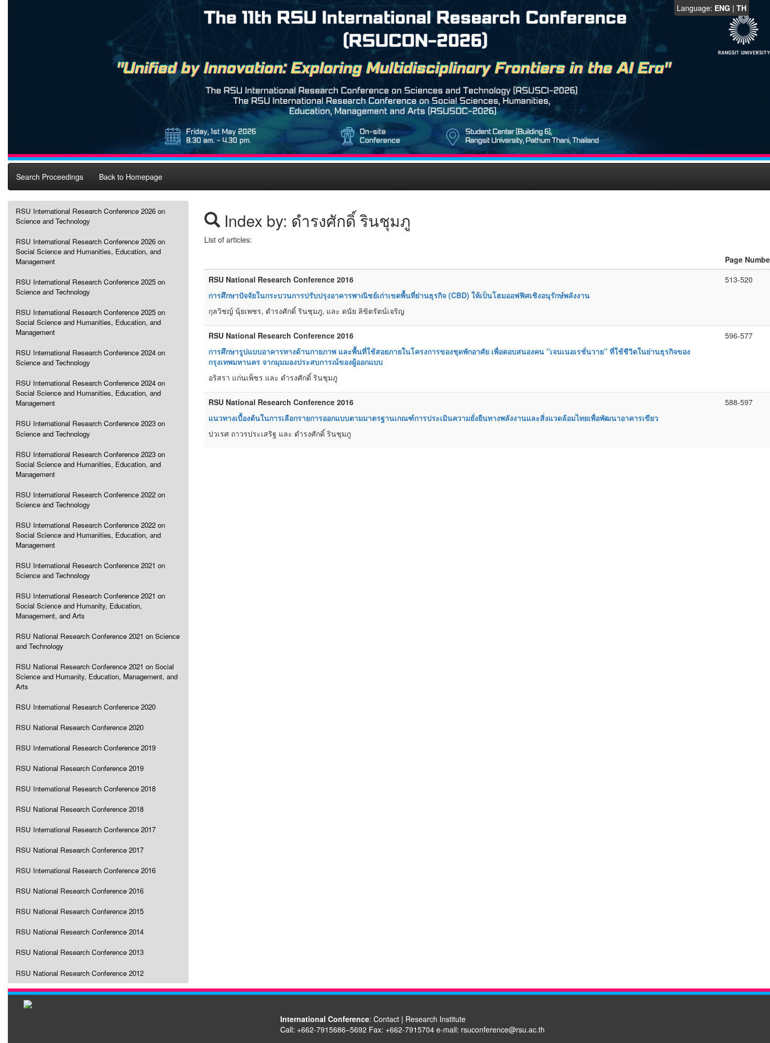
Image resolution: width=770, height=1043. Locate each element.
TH (741, 8)
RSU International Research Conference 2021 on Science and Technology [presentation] (90, 570)
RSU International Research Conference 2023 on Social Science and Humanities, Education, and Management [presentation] (90, 464)
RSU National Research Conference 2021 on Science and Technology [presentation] (98, 641)
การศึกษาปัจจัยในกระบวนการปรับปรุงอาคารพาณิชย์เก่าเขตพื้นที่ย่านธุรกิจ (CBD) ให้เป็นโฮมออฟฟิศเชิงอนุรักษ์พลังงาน (399, 295)
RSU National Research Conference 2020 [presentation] (80, 727)
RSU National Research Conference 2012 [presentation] (80, 973)
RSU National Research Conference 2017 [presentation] (80, 850)
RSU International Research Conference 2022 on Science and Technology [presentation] (90, 499)
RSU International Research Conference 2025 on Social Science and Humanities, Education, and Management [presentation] (90, 322)
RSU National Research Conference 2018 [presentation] (80, 809)
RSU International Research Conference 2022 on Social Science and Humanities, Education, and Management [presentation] (90, 535)
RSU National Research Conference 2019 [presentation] (80, 768)
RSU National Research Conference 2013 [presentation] (80, 952)
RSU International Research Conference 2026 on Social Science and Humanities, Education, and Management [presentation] (90, 251)
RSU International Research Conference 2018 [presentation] (86, 789)
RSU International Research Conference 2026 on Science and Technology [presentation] (90, 216)
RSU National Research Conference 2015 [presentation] (80, 911)
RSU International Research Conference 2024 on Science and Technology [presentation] (90, 357)
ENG (722, 8)
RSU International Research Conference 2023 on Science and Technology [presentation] (90, 428)
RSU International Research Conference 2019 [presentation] (86, 748)
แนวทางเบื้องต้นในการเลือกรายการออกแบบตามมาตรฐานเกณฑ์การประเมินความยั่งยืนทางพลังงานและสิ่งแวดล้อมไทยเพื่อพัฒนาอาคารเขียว (433, 417)
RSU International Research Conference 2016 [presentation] (86, 870)
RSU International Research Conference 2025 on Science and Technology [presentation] (90, 287)
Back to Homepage (130, 176)
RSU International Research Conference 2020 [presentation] (86, 707)
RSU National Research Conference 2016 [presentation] (80, 891)
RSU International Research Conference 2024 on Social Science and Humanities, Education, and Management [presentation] (90, 393)
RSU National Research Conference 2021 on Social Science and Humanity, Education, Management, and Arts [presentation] (97, 676)
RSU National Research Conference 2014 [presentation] (80, 932)
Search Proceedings (49, 176)
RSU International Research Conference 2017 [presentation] (86, 829)
